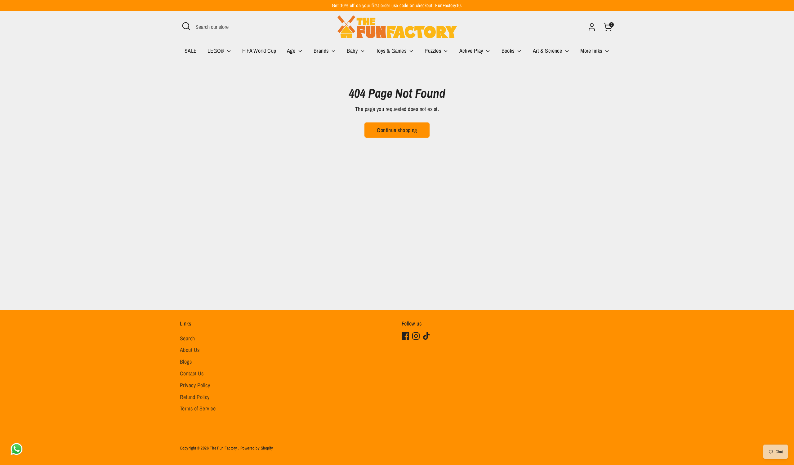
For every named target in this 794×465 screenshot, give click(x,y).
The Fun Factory (224, 448)
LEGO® (216, 51)
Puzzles (434, 51)
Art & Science (548, 51)
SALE (191, 51)
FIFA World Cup (259, 51)
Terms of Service (198, 408)
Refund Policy (195, 397)
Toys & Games (392, 51)
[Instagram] (416, 336)
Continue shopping (397, 130)
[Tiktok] (426, 336)
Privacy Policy (195, 385)
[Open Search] (186, 26)
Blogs (186, 361)
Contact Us (192, 373)
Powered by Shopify (256, 448)
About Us (190, 350)
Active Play (471, 51)
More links (592, 51)
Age (292, 51)
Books (509, 51)
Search (187, 338)
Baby (353, 51)
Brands (322, 51)
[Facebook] (405, 336)
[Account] (592, 27)
